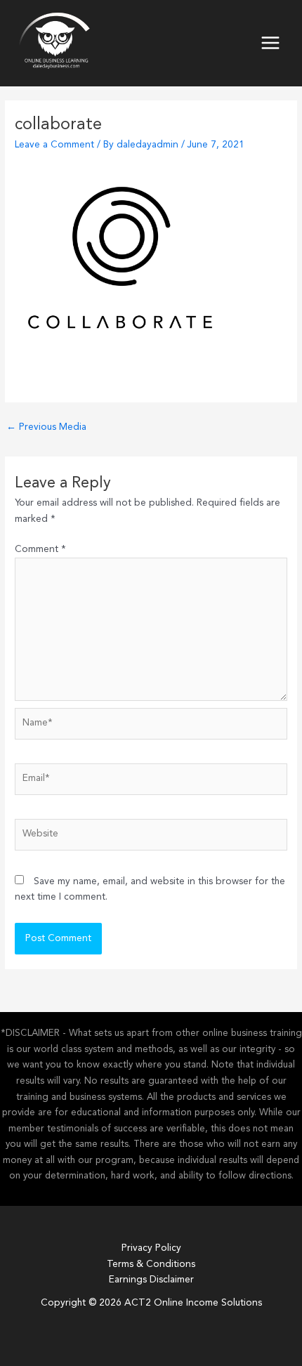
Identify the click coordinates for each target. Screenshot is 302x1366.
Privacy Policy (151, 1248)
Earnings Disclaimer (151, 1280)
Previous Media (46, 427)
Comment (40, 549)
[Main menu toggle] (271, 43)
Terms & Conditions (151, 1264)
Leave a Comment (54, 145)
